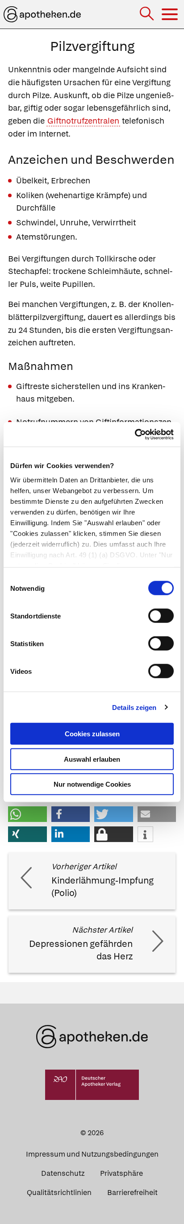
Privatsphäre (121, 1173)
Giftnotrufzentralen (83, 121)
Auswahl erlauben (92, 759)
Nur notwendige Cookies (92, 784)
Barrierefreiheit (132, 1192)
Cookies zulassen (92, 734)
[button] (27, 814)
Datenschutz (62, 1173)
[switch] (161, 616)
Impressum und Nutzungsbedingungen (92, 1154)
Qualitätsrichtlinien (59, 1192)
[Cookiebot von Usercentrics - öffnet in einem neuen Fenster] (135, 434)
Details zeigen (134, 707)
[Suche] (147, 14)
